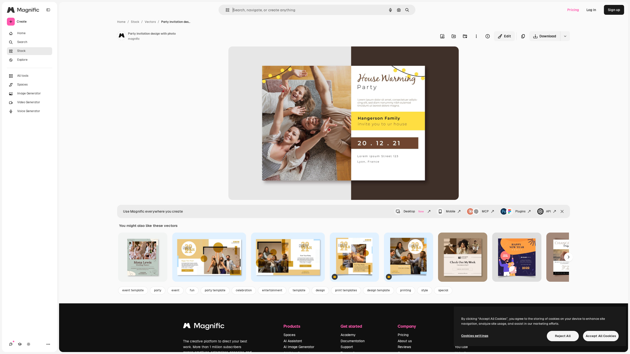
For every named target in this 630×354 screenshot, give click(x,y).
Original (260, 56)
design (320, 290)
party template (215, 290)
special (443, 290)
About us (405, 341)
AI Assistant (293, 341)
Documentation (353, 341)
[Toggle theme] (28, 344)
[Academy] (20, 344)
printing (405, 290)
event (175, 290)
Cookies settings (474, 336)
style (424, 290)
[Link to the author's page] (121, 36)
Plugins (520, 211)
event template (133, 290)
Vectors (150, 22)
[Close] (562, 211)
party (157, 290)
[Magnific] (203, 327)
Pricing (573, 10)
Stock (135, 22)
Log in (591, 10)
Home (121, 22)
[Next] (568, 257)
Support (347, 347)
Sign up (614, 10)
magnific (134, 39)
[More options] (476, 36)
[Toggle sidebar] (48, 10)
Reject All (563, 336)
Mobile (450, 211)
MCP (485, 211)
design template (378, 290)
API (548, 211)
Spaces (289, 335)
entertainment (272, 290)
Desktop (414, 211)
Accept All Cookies (601, 336)
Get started (351, 326)
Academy (348, 335)
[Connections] (11, 344)
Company (407, 326)
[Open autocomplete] (225, 10)
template (299, 290)
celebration (244, 290)
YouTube (461, 347)
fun (192, 290)
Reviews (404, 347)
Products (292, 326)
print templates (346, 290)
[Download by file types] (565, 36)
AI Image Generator (299, 347)
